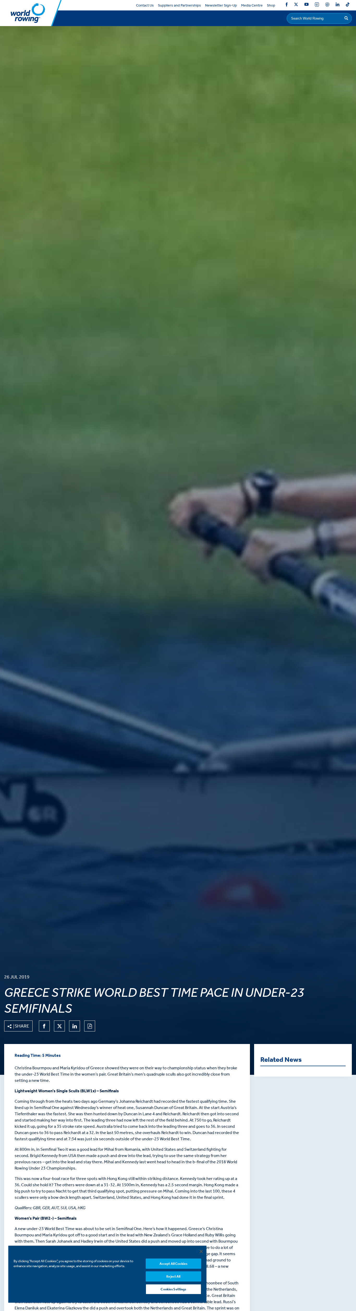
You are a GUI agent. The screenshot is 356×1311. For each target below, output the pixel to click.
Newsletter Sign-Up (221, 5)
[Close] (201, 1251)
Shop (271, 5)
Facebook (287, 5)
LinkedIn (337, 5)
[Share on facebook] (44, 1026)
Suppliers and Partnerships (179, 5)
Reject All (173, 1276)
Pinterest (327, 5)
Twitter (296, 5)
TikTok (348, 5)
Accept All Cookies (173, 1264)
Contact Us (145, 5)
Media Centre (252, 5)
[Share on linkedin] (74, 1026)
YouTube (306, 5)
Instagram (317, 5)
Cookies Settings (173, 1289)
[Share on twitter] (59, 1026)
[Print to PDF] (89, 1026)
